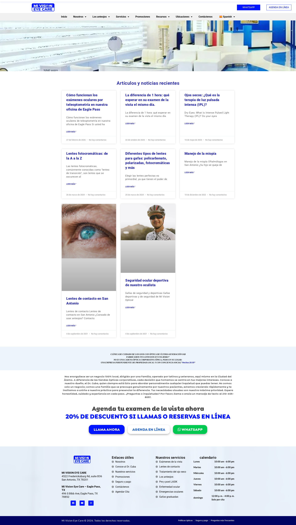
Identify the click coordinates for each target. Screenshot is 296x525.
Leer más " (71, 132)
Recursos (161, 16)
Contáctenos (205, 16)
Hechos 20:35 (188, 362)
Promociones (142, 16)
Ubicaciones (182, 16)
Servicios (121, 16)
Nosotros (78, 16)
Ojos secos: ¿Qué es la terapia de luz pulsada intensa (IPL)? (202, 100)
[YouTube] (82, 503)
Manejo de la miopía (200, 153)
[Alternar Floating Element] (285, 517)
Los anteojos (99, 16)
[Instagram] (91, 503)
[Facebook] (73, 503)
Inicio (64, 16)
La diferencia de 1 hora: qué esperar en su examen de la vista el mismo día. (147, 100)
